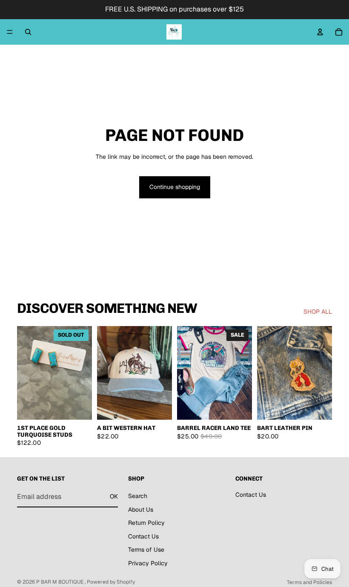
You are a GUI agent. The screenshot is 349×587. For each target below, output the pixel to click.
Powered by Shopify (111, 581)
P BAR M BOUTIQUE (60, 581)
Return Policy (146, 523)
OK (114, 496)
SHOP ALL (317, 311)
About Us (140, 509)
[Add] (158, 407)
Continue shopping (174, 187)
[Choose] (238, 407)
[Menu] (10, 32)
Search (137, 496)
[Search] (28, 32)
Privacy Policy (148, 563)
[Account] (320, 32)
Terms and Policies (309, 582)
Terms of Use (146, 549)
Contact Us (143, 536)
